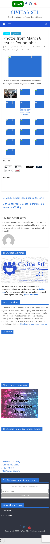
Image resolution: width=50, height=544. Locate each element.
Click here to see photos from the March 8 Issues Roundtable (25, 111)
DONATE (18, 4)
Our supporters (9, 515)
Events (6, 34)
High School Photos (9, 50)
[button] (10, 93)
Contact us (7, 510)
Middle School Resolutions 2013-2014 (23, 197)
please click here (31, 294)
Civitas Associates (25, 47)
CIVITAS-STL (25, 12)
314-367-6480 (7, 468)
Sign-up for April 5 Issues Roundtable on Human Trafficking (23, 205)
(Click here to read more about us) (33, 324)
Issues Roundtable (23, 50)
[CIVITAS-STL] (4, 24)
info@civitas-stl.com (10, 471)
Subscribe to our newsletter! (25, 487)
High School (16, 34)
